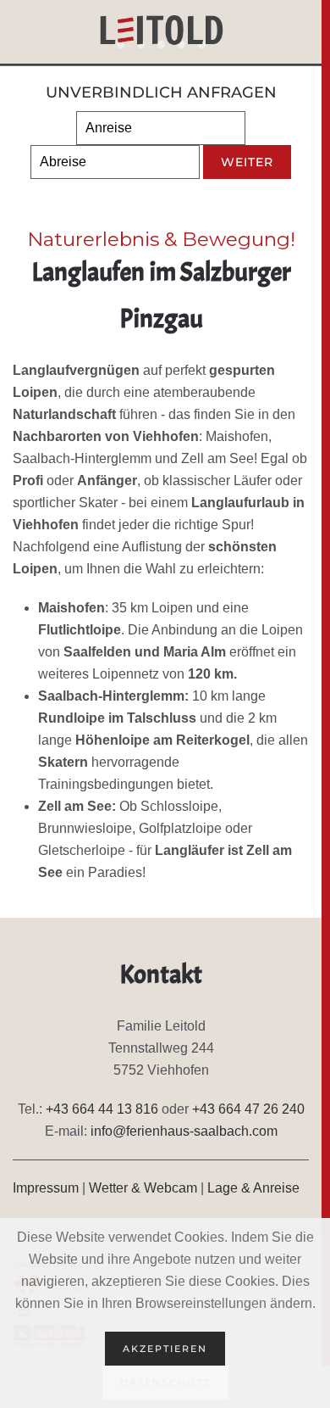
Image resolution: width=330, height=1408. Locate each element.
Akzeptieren (165, 1349)
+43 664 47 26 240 (248, 1109)
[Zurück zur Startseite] (161, 34)
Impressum (46, 1188)
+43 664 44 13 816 (102, 1109)
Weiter (247, 162)
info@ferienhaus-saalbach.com (184, 1131)
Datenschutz (165, 1382)
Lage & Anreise (253, 1188)
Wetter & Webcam (143, 1188)
